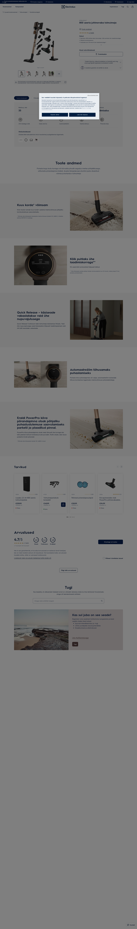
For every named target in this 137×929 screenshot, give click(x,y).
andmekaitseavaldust (47, 109)
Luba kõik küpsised (82, 114)
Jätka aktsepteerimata (92, 95)
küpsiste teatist (85, 108)
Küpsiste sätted (55, 114)
